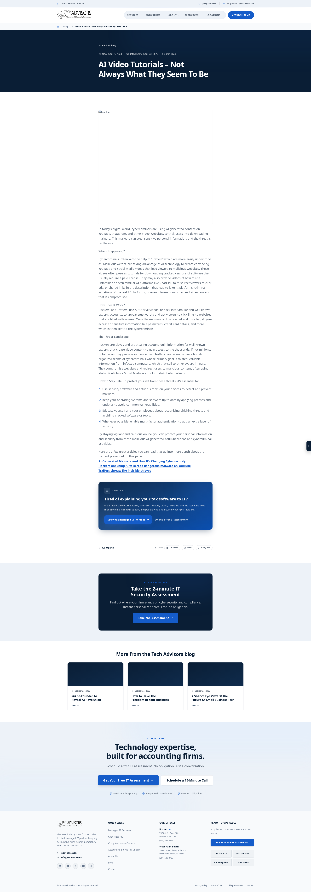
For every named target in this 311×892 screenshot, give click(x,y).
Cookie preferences (234, 885)
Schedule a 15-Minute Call (187, 780)
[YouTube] (83, 866)
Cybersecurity (115, 836)
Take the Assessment (153, 618)
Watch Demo (242, 15)
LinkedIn (173, 547)
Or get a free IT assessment (171, 519)
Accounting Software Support (124, 849)
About (172, 15)
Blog (65, 26)
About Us (113, 856)
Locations (213, 15)
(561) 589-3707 (166, 858)
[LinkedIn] (60, 866)
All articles (108, 547)
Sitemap (250, 885)
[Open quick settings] (308, 446)
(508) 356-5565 (209, 3)
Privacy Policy (201, 885)
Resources (191, 15)
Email (189, 547)
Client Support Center (73, 3)
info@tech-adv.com (71, 857)
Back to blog (109, 45)
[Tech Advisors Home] (74, 15)
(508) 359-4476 (240, 3)
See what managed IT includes (126, 519)
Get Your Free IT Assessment (126, 780)
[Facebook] (68, 866)
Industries (153, 15)
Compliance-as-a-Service (121, 843)
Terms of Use (216, 885)
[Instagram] (91, 866)
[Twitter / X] (75, 866)
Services (132, 15)
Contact (112, 869)
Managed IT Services (119, 830)
